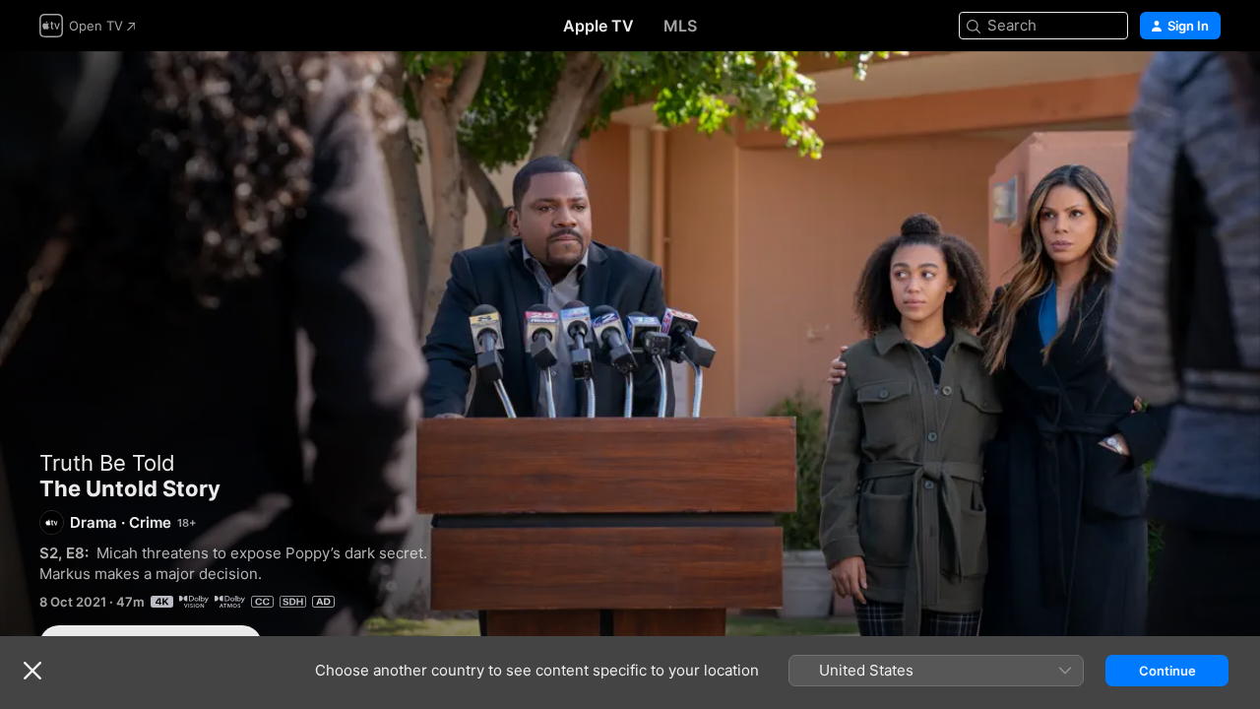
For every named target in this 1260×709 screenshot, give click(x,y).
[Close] (32, 670)
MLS (680, 25)
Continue (1167, 670)
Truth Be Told (107, 463)
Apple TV (598, 25)
